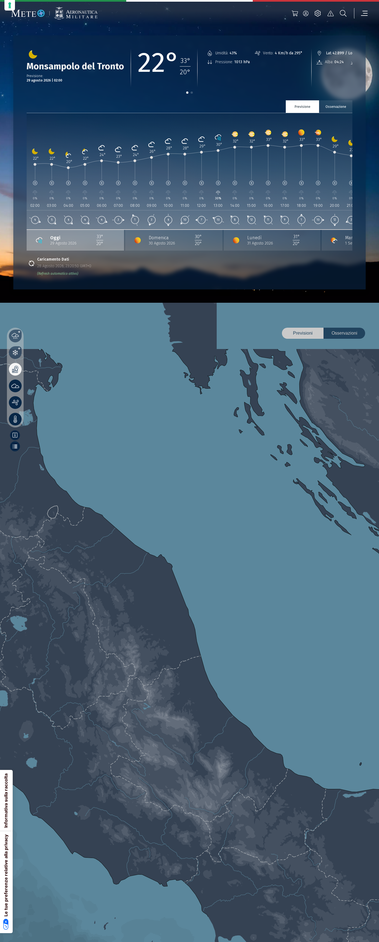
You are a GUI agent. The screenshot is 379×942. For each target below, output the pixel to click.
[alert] (330, 13)
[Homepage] (28, 13)
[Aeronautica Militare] (75, 13)
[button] (187, 92)
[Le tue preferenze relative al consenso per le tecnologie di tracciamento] (9, 5)
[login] (305, 13)
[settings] (318, 13)
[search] (343, 13)
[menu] (361, 13)
